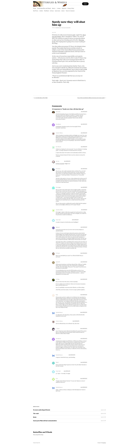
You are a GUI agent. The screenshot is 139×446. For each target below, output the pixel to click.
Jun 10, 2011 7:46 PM (84, 362)
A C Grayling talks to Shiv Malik (40, 97)
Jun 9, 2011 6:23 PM (84, 132)
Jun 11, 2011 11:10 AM (84, 387)
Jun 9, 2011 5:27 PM (84, 124)
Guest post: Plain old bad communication (45, 420)
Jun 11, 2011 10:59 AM (83, 378)
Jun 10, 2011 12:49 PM (83, 328)
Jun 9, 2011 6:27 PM (84, 146)
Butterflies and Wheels (42, 432)
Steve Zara (58, 111)
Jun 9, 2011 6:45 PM (67, 161)
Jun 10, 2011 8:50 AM (83, 294)
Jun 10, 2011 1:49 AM (84, 227)
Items (34, 417)
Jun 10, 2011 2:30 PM (84, 338)
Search (85, 3)
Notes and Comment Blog (66, 27)
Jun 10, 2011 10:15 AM (83, 312)
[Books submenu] (55, 8)
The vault (36, 413)
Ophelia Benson (58, 27)
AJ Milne (58, 279)
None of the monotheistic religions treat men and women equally (91, 97)
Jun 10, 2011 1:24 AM (75, 219)
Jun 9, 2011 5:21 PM (84, 111)
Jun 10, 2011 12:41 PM (76, 320)
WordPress (104, 442)
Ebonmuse (58, 168)
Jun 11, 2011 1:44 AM (67, 370)
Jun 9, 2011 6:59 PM (84, 168)
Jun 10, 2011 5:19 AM (84, 261)
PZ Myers (58, 253)
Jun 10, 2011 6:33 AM (83, 279)
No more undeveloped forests (41, 410)
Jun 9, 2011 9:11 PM (84, 209)
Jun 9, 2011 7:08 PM (84, 187)
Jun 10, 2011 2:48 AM (83, 253)
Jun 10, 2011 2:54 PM (72, 354)
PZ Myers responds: (60, 163)
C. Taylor (58, 328)
